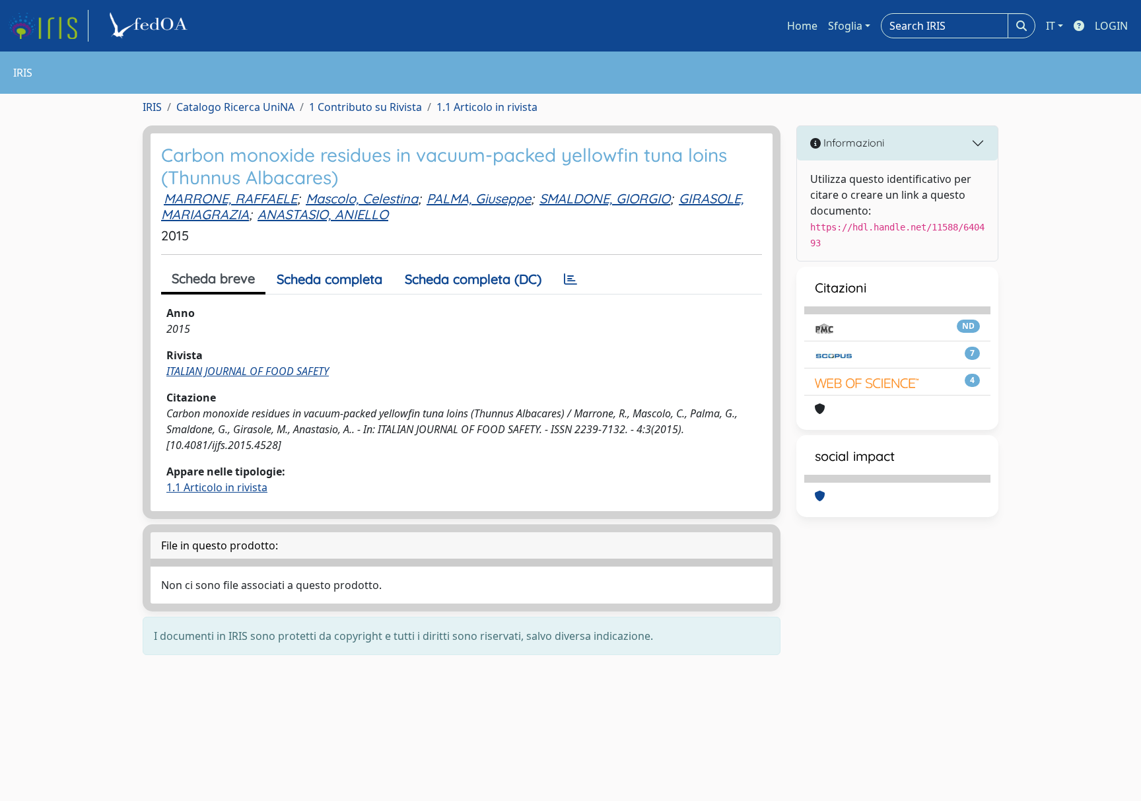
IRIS (152, 107)
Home (802, 25)
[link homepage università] (150, 26)
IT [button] (1050, 25)
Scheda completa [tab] (329, 279)
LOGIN (1111, 25)
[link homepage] (48, 26)
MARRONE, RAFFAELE (230, 198)
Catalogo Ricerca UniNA (235, 107)
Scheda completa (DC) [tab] (473, 279)
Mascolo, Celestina (362, 198)
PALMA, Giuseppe (479, 198)
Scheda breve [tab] (213, 278)
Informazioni (852, 142)
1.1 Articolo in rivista (486, 107)
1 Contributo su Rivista (365, 107)
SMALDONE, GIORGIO (604, 198)
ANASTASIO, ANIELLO (323, 214)
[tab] (570, 279)
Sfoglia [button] (845, 25)
